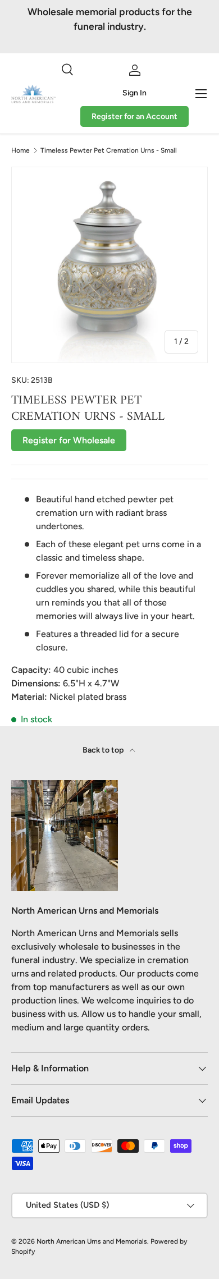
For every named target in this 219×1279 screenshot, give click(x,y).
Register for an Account (134, 116)
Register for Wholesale (68, 440)
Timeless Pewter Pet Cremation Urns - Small (108, 150)
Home (20, 150)
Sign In (134, 93)
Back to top (104, 750)
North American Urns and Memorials (91, 1241)
